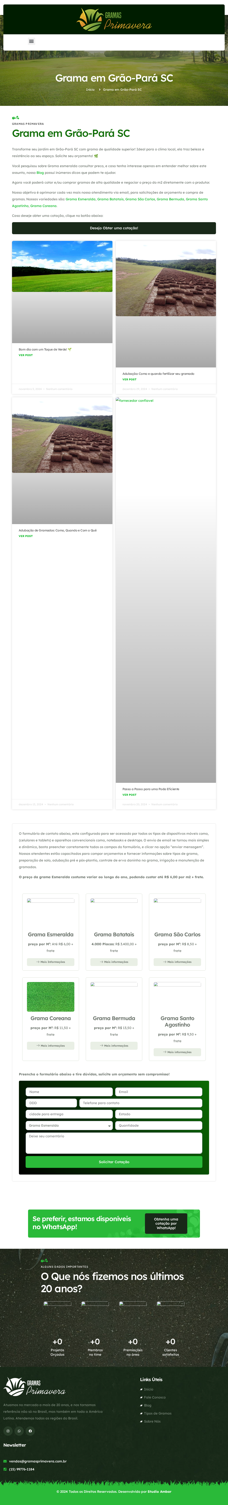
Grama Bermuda (170, 199)
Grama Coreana (43, 206)
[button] (31, 41)
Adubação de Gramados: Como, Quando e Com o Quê (57, 530)
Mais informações (116, 962)
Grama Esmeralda (81, 199)
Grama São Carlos (140, 199)
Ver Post (26, 355)
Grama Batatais (110, 199)
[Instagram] (8, 1431)
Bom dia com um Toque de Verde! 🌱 (45, 349)
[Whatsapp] (19, 1431)
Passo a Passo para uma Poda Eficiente (150, 789)
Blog (40, 172)
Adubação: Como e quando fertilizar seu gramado (158, 374)
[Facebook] (30, 1431)
